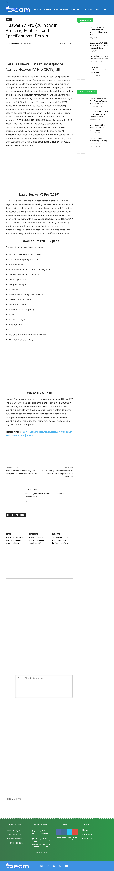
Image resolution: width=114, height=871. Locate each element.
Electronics (33, 534)
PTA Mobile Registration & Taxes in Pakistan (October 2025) (38, 540)
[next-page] (11, 549)
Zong (8, 534)
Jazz (90, 91)
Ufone (98, 92)
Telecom (37, 9)
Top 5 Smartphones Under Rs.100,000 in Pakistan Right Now (60, 540)
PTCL (106, 92)
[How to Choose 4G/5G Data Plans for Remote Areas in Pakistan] (16, 528)
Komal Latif (15, 43)
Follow (64, 830)
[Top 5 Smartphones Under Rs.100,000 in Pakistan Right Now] (62, 528)
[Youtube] (66, 866)
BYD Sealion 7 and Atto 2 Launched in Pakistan (41, 845)
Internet (89, 9)
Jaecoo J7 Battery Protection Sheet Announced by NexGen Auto (40, 833)
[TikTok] (47, 866)
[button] (105, 9)
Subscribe (76, 830)
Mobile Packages (60, 9)
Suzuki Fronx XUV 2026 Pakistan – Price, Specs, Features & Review (99, 45)
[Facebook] (35, 866)
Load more (40, 852)
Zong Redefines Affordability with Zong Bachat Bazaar (98, 140)
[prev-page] (7, 549)
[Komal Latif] (7, 43)
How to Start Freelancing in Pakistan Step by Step (99, 69)
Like (58, 830)
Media (98, 9)
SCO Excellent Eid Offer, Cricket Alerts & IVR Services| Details (99, 114)
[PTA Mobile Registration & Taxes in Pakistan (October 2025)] (39, 528)
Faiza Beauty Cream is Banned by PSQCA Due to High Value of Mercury (57, 473)
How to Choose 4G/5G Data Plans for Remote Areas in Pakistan (15, 540)
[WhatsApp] (60, 866)
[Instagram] (41, 866)
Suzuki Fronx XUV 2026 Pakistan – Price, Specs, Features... (41, 839)
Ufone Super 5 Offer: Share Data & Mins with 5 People (97, 127)
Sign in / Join (10, 2)
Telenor (98, 91)
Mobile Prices (76, 9)
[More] (72, 454)
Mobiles (47, 9)
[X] (26, 501)
